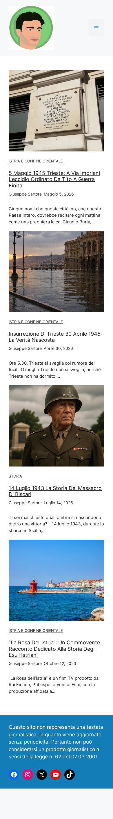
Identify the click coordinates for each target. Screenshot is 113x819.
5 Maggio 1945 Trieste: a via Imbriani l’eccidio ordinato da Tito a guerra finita (54, 179)
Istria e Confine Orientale (36, 161)
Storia (15, 476)
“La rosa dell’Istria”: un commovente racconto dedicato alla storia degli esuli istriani (54, 648)
